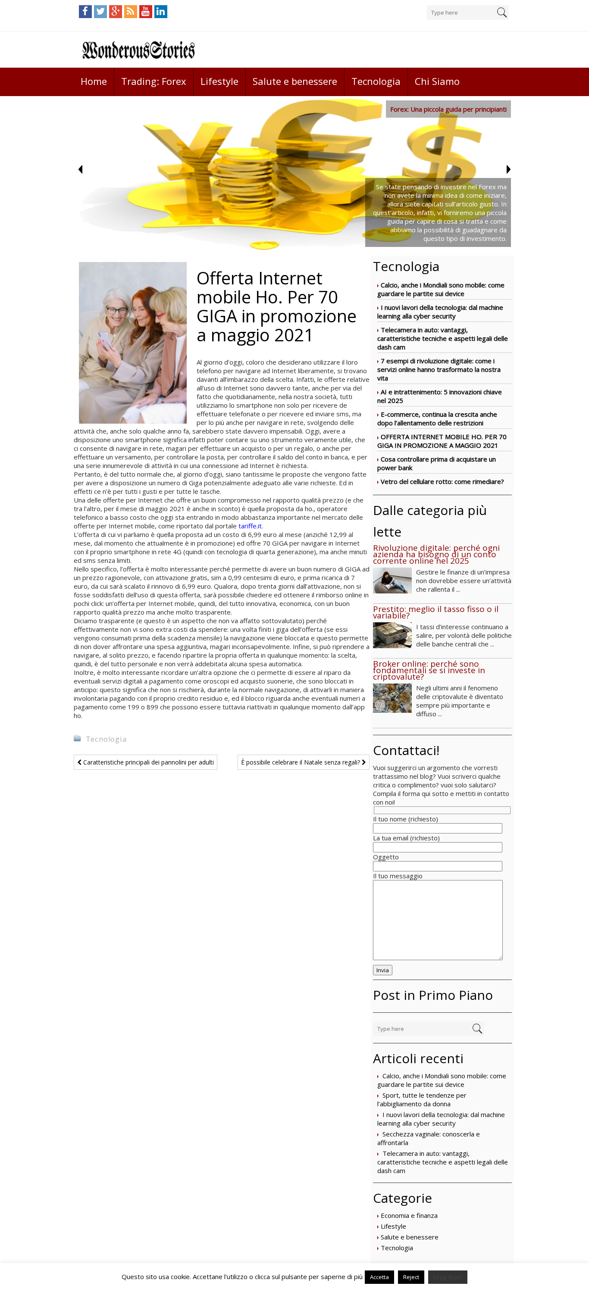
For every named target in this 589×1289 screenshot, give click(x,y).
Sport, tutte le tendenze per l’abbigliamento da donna (422, 1099)
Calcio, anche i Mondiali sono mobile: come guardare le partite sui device (440, 289)
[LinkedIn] (160, 11)
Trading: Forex (153, 81)
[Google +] (115, 11)
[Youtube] (145, 11)
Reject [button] (411, 1277)
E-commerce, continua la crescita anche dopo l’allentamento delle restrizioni (437, 418)
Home (94, 81)
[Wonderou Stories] (138, 49)
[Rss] (130, 11)
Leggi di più (447, 1277)
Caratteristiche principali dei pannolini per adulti (147, 762)
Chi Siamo (437, 81)
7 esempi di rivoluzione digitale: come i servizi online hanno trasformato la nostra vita (439, 369)
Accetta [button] (379, 1277)
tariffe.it (250, 525)
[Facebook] (85, 11)
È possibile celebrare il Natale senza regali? (301, 762)
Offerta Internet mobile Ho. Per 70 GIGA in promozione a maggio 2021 (442, 440)
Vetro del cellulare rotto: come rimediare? (442, 481)
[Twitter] (100, 11)
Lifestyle (219, 81)
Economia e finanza (409, 1215)
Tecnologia (376, 81)
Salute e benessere (295, 81)
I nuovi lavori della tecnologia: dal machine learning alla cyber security (440, 311)
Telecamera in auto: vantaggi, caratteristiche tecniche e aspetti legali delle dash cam (442, 338)
